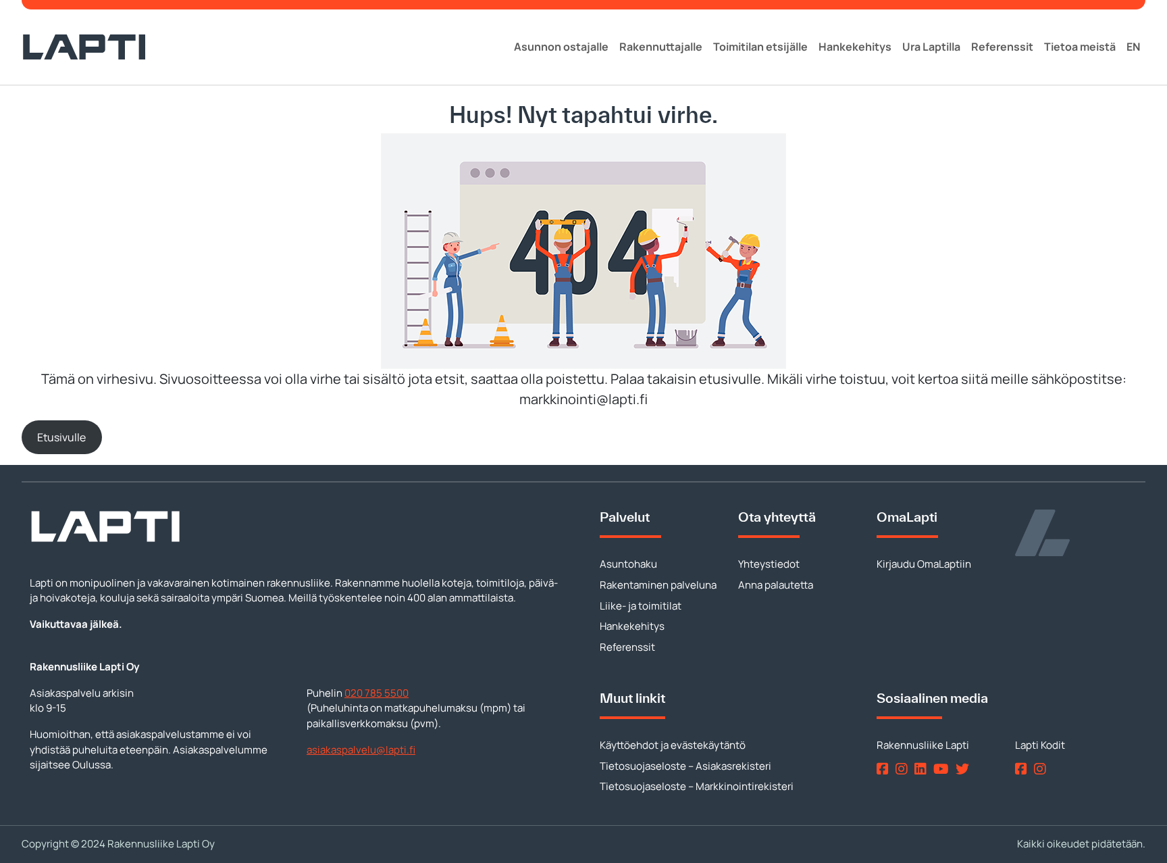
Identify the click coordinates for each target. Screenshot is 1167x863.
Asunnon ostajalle (561, 46)
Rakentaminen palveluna (658, 585)
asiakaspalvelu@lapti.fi (361, 750)
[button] (62, 436)
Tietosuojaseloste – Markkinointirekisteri (697, 786)
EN (1133, 46)
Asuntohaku (628, 564)
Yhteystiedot (769, 564)
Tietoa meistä (1080, 46)
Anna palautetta (775, 585)
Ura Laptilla (931, 46)
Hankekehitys (855, 46)
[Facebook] (885, 769)
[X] (965, 769)
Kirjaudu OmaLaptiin (924, 564)
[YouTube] (943, 769)
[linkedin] (922, 769)
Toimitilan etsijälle (760, 46)
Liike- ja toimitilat (640, 606)
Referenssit (1002, 46)
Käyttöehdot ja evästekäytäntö (673, 745)
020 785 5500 (376, 693)
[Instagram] (904, 769)
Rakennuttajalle (660, 46)
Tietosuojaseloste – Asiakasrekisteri (685, 766)
